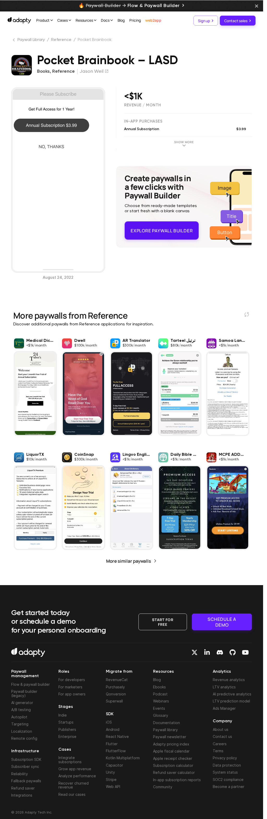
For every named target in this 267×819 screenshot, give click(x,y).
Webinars (161, 701)
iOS (109, 722)
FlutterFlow (116, 751)
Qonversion (116, 694)
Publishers (67, 729)
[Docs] (111, 20)
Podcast (160, 694)
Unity (110, 772)
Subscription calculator (173, 765)
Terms (218, 751)
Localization (21, 731)
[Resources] (95, 20)
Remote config (24, 738)
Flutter (112, 744)
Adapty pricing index (171, 744)
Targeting (19, 724)
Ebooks (159, 687)
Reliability (19, 774)
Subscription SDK (26, 759)
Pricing (135, 20)
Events (159, 708)
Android (112, 729)
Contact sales (235, 20)
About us (220, 729)
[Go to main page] (19, 20)
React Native (117, 736)
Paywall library (165, 729)
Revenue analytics (229, 679)
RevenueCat (117, 679)
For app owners (72, 694)
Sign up (204, 20)
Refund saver (23, 788)
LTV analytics (224, 687)
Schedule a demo (222, 622)
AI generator (22, 702)
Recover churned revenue (73, 785)
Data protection (227, 765)
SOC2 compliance (228, 779)
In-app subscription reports (177, 780)
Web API (113, 786)
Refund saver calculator (174, 772)
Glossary (160, 715)
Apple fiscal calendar (171, 751)
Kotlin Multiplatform (123, 758)
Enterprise (67, 736)
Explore (162, 228)
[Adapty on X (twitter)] (194, 652)
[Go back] (14, 41)
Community (162, 787)
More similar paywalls (128, 561)
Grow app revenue (74, 769)
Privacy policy (225, 758)
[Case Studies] (69, 20)
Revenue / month (142, 105)
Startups (66, 722)
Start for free (162, 621)
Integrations (21, 795)
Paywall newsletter (169, 737)
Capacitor (114, 765)
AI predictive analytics (232, 694)
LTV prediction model (231, 701)
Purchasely (115, 687)
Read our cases (72, 794)
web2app (153, 20)
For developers (71, 679)
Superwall (114, 701)
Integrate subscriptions (70, 759)
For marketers (70, 687)
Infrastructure (25, 751)
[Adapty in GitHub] (232, 652)
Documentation (166, 722)
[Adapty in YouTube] (245, 652)
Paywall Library (31, 40)
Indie (62, 715)
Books (43, 71)
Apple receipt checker (172, 758)
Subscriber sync (25, 766)
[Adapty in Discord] (219, 652)
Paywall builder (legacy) (24, 693)
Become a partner (228, 786)
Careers (220, 744)
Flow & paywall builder (30, 684)
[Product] (51, 20)
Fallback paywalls (26, 781)
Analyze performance (77, 776)
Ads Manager (224, 708)
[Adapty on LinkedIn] (207, 652)
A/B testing (21, 709)
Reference (61, 40)
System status (225, 772)
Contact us (222, 736)
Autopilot (19, 717)
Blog (121, 20)
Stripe (111, 779)
